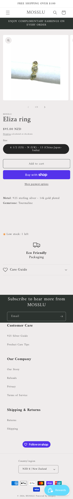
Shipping (7, 134)
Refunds (12, 378)
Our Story (13, 369)
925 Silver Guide (17, 336)
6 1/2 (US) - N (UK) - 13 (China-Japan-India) (36, 149)
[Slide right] (45, 107)
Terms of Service (17, 395)
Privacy (11, 386)
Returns (11, 420)
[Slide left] (28, 107)
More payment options (37, 184)
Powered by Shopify (46, 496)
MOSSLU (30, 496)
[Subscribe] (61, 316)
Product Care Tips (18, 344)
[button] (8, 12)
